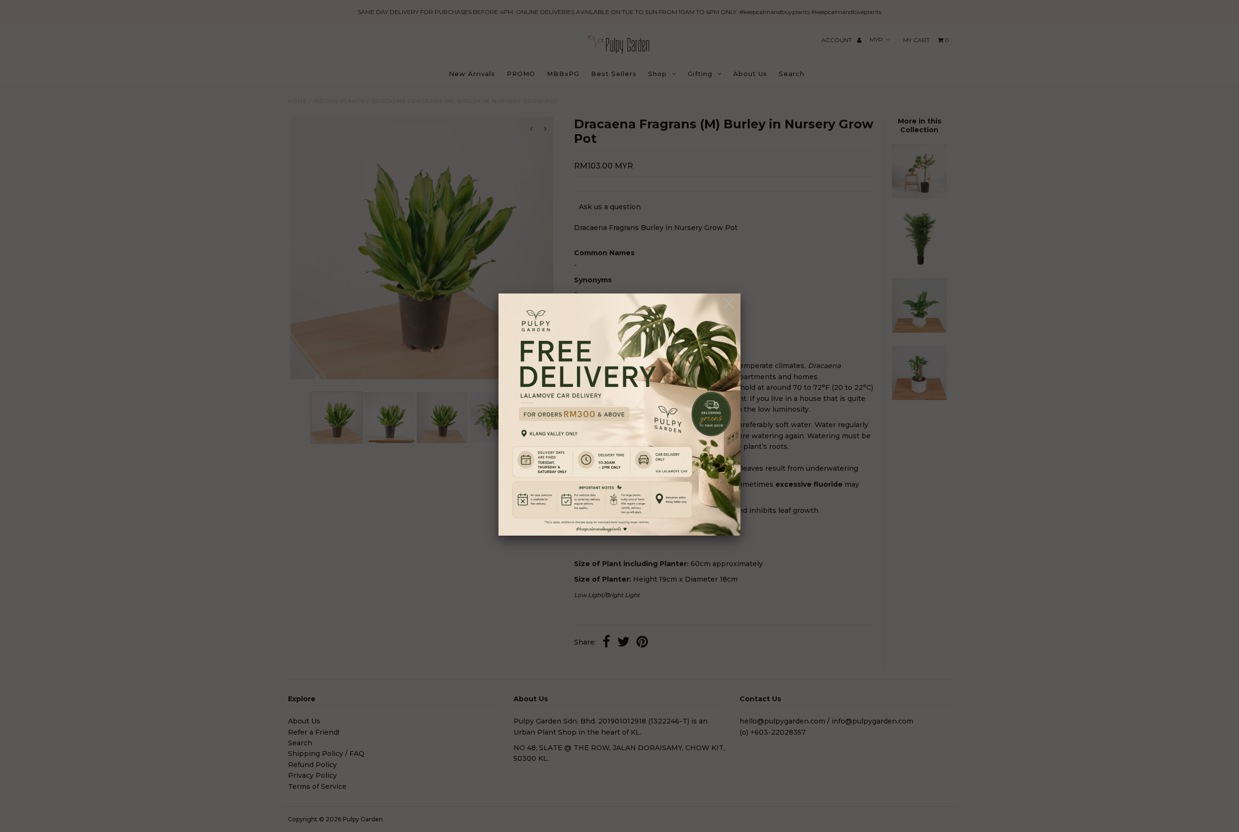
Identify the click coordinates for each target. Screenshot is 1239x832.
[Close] (729, 303)
